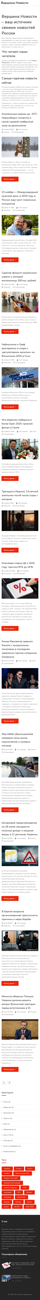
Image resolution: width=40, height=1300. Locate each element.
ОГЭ (18, 1192)
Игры (6, 1124)
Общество (7, 210)
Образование (9, 1129)
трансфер (7, 1192)
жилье (29, 1202)
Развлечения (9, 1152)
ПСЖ (24, 1188)
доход (6, 1207)
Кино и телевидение (12, 1146)
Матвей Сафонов (10, 1188)
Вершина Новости (14, 3)
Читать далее (9, 179)
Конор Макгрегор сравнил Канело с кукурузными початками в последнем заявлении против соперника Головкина (19, 649)
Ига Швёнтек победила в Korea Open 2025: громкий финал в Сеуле (17, 423)
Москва (18, 1202)
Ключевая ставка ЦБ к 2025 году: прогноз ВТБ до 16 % (23, 1264)
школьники (21, 1197)
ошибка (7, 1173)
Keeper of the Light (11, 1178)
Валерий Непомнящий (12, 1183)
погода (18, 1169)
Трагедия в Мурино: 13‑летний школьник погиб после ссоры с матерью (20, 495)
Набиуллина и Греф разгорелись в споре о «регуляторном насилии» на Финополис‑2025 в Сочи (22, 1276)
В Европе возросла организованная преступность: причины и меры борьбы (20, 915)
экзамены (7, 1197)
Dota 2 (29, 1169)
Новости (6, 132)
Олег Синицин (22, 129)
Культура (8, 1140)
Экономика (7, 363)
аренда (6, 1202)
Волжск (29, 1192)
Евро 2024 (30, 1207)
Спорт (34, 431)
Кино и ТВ (8, 1135)
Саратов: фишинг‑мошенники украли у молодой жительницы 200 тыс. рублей (19, 276)
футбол (17, 1207)
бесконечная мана (22, 1173)
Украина (7, 1169)
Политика (33, 1012)
